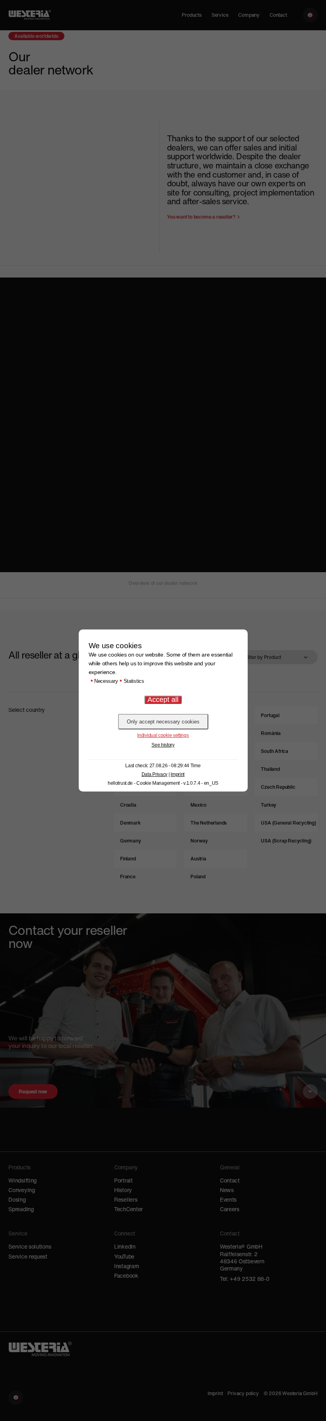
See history (163, 745)
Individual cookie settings (162, 735)
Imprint (177, 774)
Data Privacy (154, 774)
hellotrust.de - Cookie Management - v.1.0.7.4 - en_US (163, 783)
